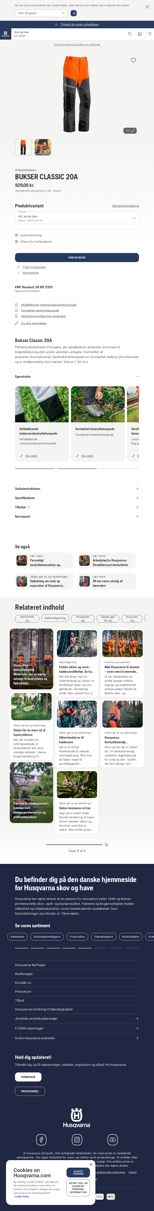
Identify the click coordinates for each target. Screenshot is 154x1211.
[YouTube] (112, 1139)
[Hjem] (5, 34)
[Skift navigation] (149, 33)
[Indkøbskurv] (139, 33)
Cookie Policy (21, 1196)
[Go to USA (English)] (74, 13)
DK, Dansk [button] (19, 35)
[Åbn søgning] (129, 33)
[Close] (91, 1164)
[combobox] (77, 218)
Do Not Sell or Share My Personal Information (78, 1188)
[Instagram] (77, 1139)
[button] (133, 60)
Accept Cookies (78, 1172)
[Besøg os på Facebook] (41, 1139)
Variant (22, 211)
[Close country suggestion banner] (147, 7)
